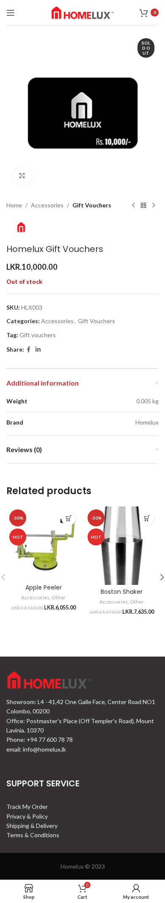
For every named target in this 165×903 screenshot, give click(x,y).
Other (59, 597)
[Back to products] (143, 205)
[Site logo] (82, 11)
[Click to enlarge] (22, 176)
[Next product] (153, 205)
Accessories (47, 205)
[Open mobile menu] (10, 12)
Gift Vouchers (91, 205)
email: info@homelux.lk (36, 749)
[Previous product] (133, 205)
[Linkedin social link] (38, 349)
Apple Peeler (43, 587)
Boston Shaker (122, 591)
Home (14, 205)
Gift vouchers (37, 334)
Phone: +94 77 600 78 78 (39, 739)
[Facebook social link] (28, 349)
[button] (68, 518)
